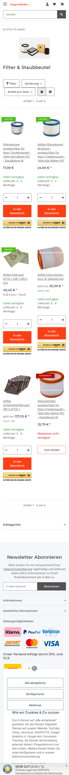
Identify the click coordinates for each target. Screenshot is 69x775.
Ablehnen (35, 705)
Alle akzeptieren (35, 682)
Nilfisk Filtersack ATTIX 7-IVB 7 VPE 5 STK (15, 279)
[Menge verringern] (6, 197)
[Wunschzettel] (54, 4)
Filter (12, 83)
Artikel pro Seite (18, 92)
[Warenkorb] (62, 4)
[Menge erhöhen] (28, 197)
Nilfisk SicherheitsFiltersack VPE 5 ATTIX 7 (16, 405)
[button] (47, 4)
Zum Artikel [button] (51, 450)
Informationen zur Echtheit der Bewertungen (39, 773)
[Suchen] (61, 14)
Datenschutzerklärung (18, 569)
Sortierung (32, 83)
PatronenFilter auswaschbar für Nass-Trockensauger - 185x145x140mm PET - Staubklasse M (52, 409)
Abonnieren (51, 586)
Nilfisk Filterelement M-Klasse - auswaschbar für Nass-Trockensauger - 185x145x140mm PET (52, 152)
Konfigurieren (35, 694)
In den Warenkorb (17, 211)
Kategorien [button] (12, 524)
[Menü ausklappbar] (5, 2)
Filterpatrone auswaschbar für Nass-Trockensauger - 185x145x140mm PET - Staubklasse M (17, 152)
